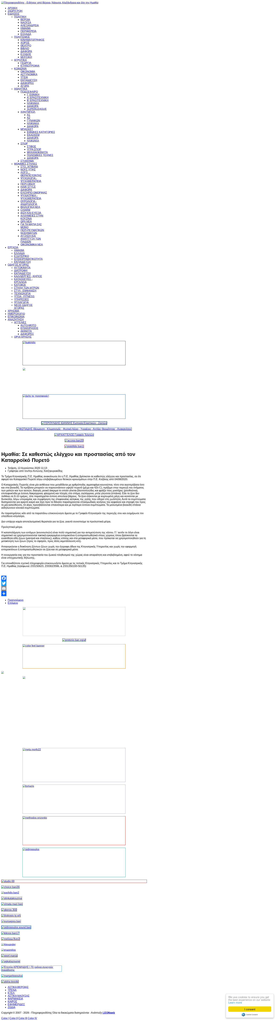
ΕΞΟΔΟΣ (26, 54)
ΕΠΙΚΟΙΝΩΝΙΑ (16, 316)
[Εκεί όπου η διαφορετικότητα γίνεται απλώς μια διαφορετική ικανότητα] (10, 961)
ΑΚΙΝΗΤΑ (26, 331)
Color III (22, 1018)
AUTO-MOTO (28, 325)
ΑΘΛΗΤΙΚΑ (20, 88)
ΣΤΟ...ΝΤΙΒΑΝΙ (29, 166)
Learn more (235, 1002)
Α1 (28, 114)
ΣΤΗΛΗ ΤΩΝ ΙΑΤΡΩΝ (26, 287)
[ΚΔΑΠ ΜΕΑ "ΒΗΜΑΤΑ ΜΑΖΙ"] (12, 904)
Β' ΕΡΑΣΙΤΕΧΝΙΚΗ (38, 100)
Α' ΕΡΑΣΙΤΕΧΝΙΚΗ (38, 97)
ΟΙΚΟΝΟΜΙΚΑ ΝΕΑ (32, 244)
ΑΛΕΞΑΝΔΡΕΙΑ (30, 25)
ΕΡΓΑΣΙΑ (13, 247)
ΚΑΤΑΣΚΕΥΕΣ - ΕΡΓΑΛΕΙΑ (23, 280)
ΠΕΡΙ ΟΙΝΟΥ (28, 184)
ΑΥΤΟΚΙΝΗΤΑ (22, 267)
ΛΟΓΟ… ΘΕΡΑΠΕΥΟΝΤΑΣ (31, 174)
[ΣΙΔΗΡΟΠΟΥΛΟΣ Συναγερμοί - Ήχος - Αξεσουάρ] (16, 927)
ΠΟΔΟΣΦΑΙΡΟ (29, 91)
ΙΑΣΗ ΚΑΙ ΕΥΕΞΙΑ (31, 212)
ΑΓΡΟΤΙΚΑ (20, 60)
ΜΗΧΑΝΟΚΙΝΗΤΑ (37, 152)
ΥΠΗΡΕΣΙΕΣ (21, 299)
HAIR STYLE (28, 187)
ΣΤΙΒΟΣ (31, 146)
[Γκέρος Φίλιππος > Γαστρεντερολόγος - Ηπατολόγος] (9, 909)
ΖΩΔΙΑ (11, 1007)
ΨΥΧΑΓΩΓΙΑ (21, 302)
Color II (13, 1018)
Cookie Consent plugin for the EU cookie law (250, 1014)
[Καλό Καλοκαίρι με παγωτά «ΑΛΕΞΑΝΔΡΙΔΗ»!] (74, 710)
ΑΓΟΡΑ (25, 86)
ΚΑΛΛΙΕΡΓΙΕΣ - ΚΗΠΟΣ (28, 276)
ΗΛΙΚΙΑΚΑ (33, 103)
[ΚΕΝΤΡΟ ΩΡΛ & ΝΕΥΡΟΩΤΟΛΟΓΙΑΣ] (10, 892)
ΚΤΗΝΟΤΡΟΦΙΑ (30, 65)
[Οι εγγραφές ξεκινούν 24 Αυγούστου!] (10, 887)
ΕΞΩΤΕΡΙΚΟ (21, 256)
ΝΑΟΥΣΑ (26, 22)
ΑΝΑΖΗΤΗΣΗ (16, 319)
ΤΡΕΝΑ (12, 990)
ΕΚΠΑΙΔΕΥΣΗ (29, 80)
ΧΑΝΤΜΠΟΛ (28, 112)
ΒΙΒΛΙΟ (25, 48)
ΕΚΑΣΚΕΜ (33, 135)
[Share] (74, 593)
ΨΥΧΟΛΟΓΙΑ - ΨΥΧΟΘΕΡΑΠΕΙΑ (31, 179)
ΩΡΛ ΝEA (26, 221)
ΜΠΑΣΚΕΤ (27, 129)
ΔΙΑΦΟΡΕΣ (27, 83)
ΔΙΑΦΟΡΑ (26, 51)
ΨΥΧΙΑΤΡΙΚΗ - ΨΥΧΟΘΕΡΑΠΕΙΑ (31, 197)
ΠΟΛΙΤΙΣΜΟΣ (22, 37)
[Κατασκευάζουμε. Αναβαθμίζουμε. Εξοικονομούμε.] (74, 446)
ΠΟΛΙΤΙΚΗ (20, 16)
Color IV (32, 1018)
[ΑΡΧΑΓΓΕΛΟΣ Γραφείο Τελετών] (74, 434)
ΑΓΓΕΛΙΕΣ (20, 322)
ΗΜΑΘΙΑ (26, 28)
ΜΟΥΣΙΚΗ (26, 57)
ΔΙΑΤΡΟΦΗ (20, 270)
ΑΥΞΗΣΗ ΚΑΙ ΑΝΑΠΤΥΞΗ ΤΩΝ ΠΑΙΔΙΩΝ (31, 239)
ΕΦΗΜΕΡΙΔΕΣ (16, 1004)
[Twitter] (74, 583)
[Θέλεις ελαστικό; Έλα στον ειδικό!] (74, 353)
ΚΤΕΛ (11, 993)
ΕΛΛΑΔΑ (26, 34)
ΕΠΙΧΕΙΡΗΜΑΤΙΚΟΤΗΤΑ (28, 259)
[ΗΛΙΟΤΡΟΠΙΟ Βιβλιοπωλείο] (11, 915)
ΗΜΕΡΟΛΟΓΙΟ (16, 313)
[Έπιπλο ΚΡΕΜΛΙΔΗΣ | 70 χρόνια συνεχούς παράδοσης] (31, 970)
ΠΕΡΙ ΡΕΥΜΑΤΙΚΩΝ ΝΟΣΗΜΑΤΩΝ (32, 231)
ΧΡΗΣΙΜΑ (13, 311)
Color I (5, 1018)
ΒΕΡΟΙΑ (25, 19)
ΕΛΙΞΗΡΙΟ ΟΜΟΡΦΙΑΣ (34, 192)
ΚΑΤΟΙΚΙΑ (20, 285)
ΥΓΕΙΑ (24, 77)
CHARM (25, 210)
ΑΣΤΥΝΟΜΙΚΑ (29, 74)
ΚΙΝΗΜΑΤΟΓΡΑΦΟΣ (32, 39)
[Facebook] (74, 578)
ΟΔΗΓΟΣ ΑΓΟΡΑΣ (18, 264)
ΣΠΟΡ (24, 143)
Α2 (28, 117)
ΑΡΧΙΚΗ (12, 8)
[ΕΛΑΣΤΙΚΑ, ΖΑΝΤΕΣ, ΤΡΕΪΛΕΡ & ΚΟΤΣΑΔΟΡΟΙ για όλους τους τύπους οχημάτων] (74, 423)
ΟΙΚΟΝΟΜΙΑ (28, 71)
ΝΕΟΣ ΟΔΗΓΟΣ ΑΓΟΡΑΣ (23, 306)
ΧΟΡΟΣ (25, 42)
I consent (249, 1009)
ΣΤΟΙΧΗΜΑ (27, 161)
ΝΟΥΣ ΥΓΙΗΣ (28, 169)
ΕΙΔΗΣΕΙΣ (13, 13)
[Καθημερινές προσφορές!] (74, 406)
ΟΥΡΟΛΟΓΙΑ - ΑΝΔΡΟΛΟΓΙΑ (29, 203)
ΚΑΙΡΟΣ (12, 1001)
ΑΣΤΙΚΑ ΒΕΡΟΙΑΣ (18, 987)
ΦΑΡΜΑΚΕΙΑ (15, 998)
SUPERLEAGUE (37, 109)
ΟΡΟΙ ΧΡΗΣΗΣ (23, 336)
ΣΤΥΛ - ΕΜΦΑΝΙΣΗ (25, 290)
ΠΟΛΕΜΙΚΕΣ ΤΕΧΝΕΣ (40, 155)
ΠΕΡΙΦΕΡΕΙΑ (28, 31)
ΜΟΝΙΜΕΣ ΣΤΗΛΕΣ (25, 163)
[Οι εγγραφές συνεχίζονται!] (74, 830)
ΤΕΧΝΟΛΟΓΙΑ (22, 293)
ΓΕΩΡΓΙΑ (26, 63)
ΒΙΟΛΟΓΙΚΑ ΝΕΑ (30, 207)
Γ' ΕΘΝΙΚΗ (33, 94)
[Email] (74, 588)
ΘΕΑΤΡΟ (26, 45)
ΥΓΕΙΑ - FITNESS (24, 296)
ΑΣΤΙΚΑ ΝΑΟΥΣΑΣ (18, 995)
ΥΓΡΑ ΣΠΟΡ (34, 149)
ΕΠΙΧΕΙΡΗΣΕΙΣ (29, 328)
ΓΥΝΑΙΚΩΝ (33, 120)
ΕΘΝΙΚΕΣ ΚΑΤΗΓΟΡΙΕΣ (41, 132)
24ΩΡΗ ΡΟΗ (15, 11)
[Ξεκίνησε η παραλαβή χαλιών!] (10, 933)
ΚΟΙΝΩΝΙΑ (20, 68)
